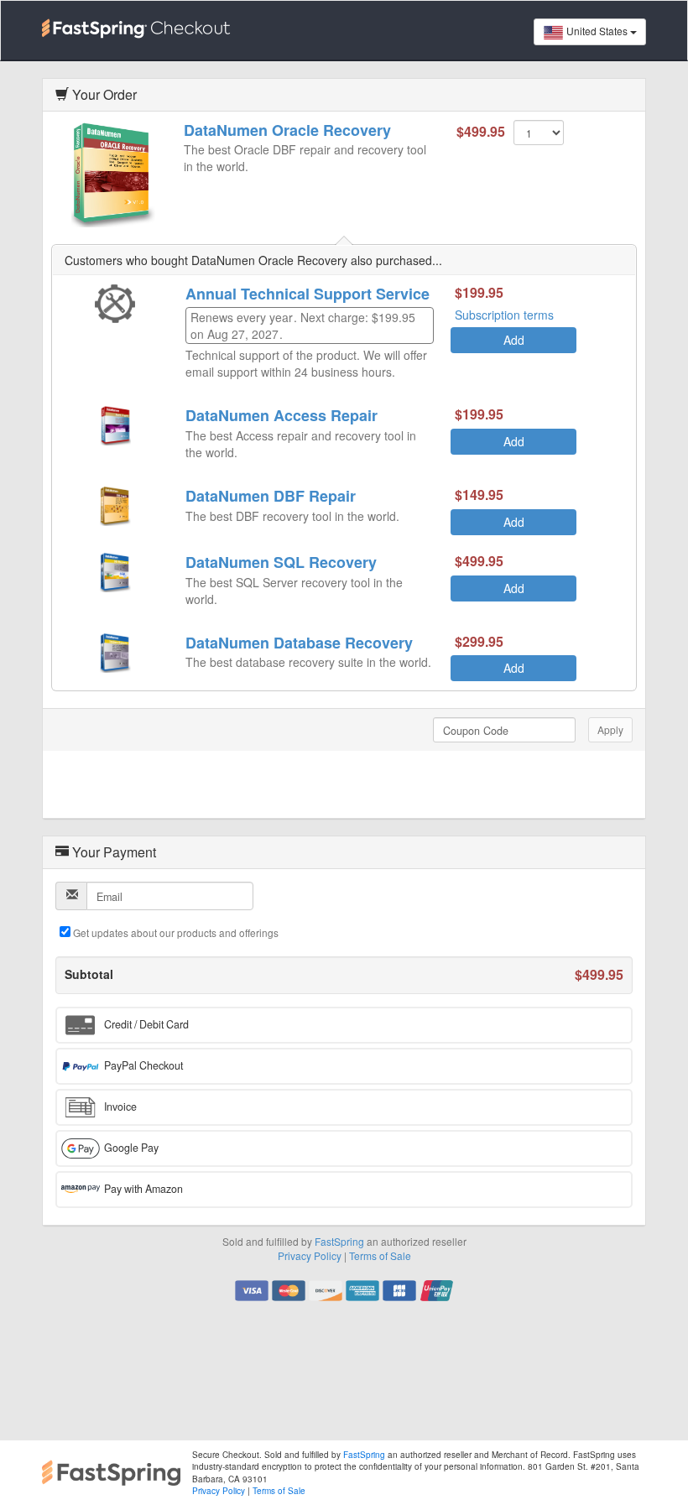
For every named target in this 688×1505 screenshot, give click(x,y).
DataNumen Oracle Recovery (287, 130)
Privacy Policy (309, 1255)
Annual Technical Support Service (307, 294)
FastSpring (339, 1241)
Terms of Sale (380, 1255)
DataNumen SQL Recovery (281, 562)
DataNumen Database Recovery (299, 643)
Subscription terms (504, 314)
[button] (344, 1025)
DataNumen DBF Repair (270, 496)
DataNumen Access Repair (281, 415)
